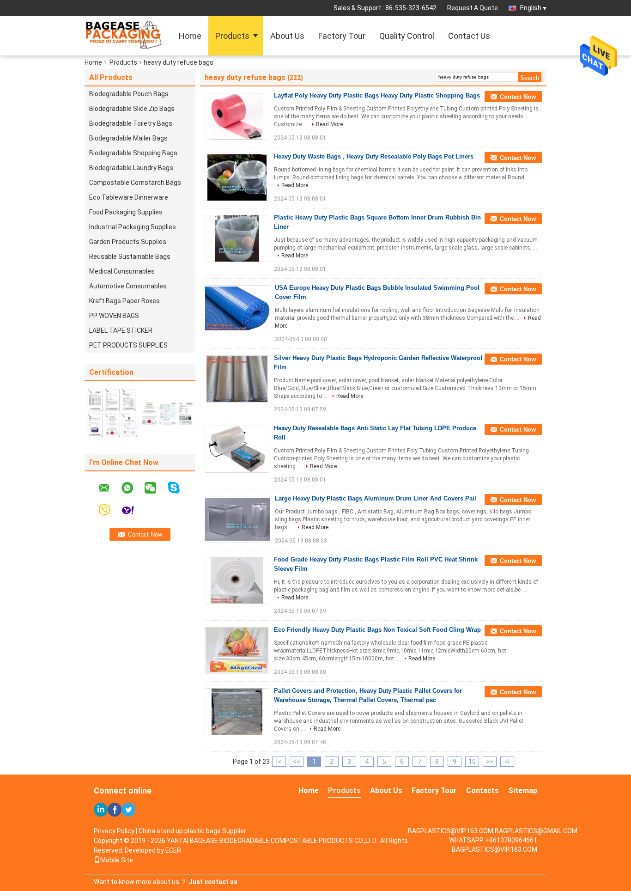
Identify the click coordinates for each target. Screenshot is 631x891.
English (530, 8)
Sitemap (522, 790)
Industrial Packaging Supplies (132, 227)
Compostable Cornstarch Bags (135, 182)
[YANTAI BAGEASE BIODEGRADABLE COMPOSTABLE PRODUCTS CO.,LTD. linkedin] (101, 809)
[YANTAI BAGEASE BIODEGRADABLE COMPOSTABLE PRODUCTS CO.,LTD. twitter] (128, 809)
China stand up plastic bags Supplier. (193, 831)
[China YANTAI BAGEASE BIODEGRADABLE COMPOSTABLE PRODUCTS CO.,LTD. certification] (112, 412)
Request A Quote (472, 8)
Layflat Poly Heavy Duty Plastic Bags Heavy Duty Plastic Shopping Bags (377, 95)
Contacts (482, 790)
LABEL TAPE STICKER (120, 330)
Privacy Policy (114, 831)
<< (296, 761)
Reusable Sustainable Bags (129, 256)
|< (278, 761)
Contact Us (469, 36)
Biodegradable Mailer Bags (128, 138)
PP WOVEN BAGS (114, 315)
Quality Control (406, 36)
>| (507, 761)
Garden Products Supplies (127, 241)
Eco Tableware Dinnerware (128, 197)
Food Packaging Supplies (126, 212)
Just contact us (212, 881)
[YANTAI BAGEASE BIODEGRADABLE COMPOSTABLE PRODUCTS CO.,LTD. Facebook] (114, 809)
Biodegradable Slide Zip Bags (132, 108)
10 (472, 761)
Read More (329, 124)
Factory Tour (341, 36)
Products (232, 36)
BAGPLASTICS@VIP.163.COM (494, 849)
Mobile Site (116, 860)
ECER (173, 850)
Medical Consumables (122, 271)
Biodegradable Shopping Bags (133, 153)
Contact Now (518, 96)
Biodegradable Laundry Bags (131, 167)
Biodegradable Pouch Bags (129, 94)
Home (190, 36)
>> (489, 761)
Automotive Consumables (128, 286)
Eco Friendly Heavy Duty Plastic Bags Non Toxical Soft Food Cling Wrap (377, 629)
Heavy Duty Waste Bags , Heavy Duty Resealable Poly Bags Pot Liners (373, 156)
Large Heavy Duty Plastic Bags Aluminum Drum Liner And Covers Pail (375, 498)
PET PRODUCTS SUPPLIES (128, 345)
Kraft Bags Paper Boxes (124, 301)
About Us (287, 36)
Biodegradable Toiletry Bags (130, 123)
